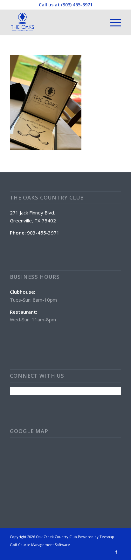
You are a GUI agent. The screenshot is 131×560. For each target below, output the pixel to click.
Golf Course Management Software (40, 544)
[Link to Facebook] (116, 552)
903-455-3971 (43, 232)
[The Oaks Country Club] (54, 22)
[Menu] (112, 22)
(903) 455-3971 (77, 5)
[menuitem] (112, 22)
